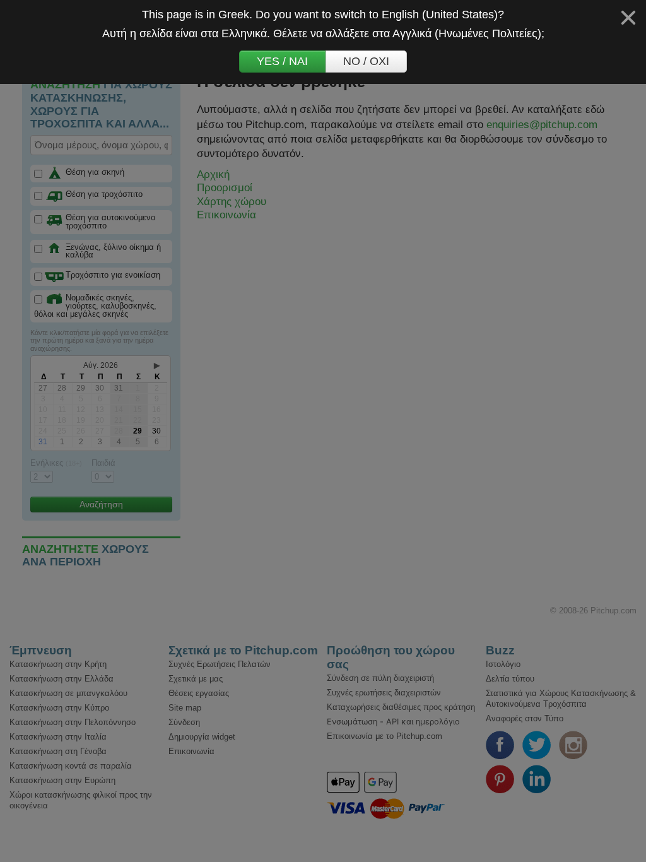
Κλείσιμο (628, 17)
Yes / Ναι (282, 61)
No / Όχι (366, 61)
